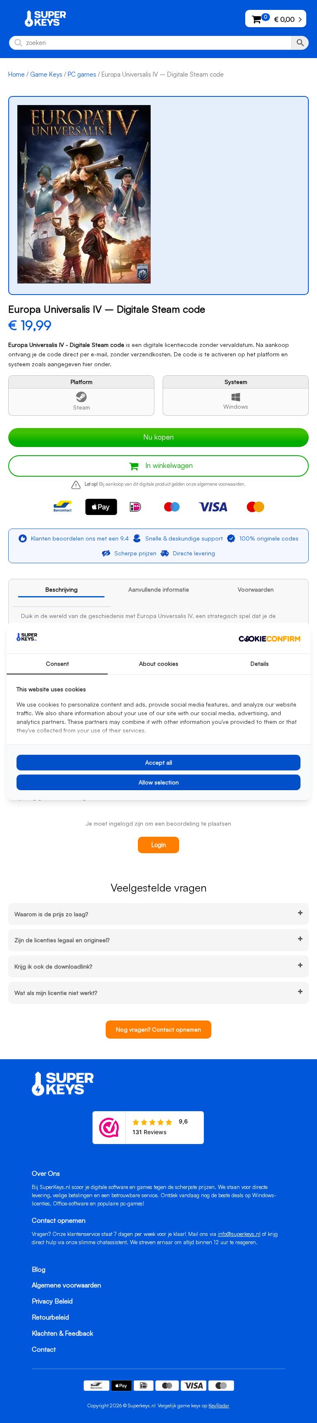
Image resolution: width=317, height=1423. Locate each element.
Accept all (158, 762)
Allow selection (159, 782)
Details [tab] (260, 663)
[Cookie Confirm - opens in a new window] (269, 638)
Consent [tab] (57, 663)
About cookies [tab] (158, 663)
